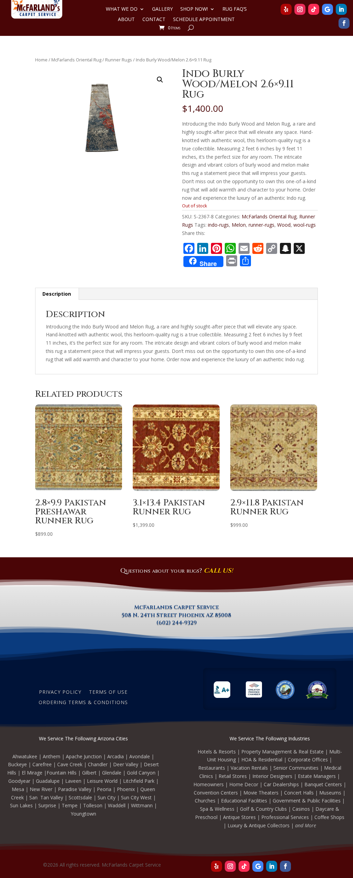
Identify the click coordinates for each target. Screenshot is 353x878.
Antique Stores (239, 817)
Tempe (70, 805)
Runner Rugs (118, 60)
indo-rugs (218, 224)
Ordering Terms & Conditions (83, 702)
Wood (284, 224)
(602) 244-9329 (177, 623)
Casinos (301, 809)
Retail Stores (233, 776)
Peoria (104, 789)
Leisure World (102, 781)
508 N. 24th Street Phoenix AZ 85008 (176, 615)
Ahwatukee (24, 756)
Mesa (18, 789)
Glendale (111, 772)
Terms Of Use (108, 691)
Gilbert (89, 772)
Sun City (106, 797)
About (126, 19)
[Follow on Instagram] (299, 9)
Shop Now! (194, 9)
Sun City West (136, 797)
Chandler (98, 764)
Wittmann (142, 805)
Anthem (51, 756)
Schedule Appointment (204, 19)
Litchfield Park (138, 781)
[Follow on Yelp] (286, 9)
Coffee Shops (329, 817)
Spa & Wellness (217, 809)
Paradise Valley (74, 789)
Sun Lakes (21, 805)
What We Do (122, 9)
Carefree (42, 764)
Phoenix (126, 789)
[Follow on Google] (327, 9)
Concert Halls (299, 792)
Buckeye (17, 764)
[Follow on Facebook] (344, 23)
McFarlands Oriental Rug (76, 60)
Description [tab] (56, 293)
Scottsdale (80, 797)
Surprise (47, 805)
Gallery (162, 9)
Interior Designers (272, 776)
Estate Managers (317, 776)
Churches (205, 800)
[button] (160, 79)
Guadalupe (48, 781)
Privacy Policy (60, 691)
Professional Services (285, 817)
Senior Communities (296, 767)
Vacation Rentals (249, 767)
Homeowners (208, 784)
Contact (153, 19)
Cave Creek (69, 764)
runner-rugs (261, 224)
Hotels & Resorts (217, 751)
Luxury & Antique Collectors (259, 825)
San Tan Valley (46, 797)
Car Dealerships (281, 784)
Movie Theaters (261, 792)
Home (41, 60)
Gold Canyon (141, 772)
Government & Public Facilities (307, 800)
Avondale (139, 756)
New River (41, 789)
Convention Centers (216, 792)
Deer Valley (125, 764)
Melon (239, 224)
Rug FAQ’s (234, 9)
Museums (330, 792)
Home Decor (243, 784)
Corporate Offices (308, 759)
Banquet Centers (323, 784)
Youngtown (83, 813)
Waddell (116, 805)
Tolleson (92, 805)
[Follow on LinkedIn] (341, 9)
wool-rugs (304, 224)
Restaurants (211, 767)
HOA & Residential (261, 759)
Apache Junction (84, 756)
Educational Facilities (244, 800)
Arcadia (115, 756)
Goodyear (19, 781)
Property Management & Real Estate (282, 751)
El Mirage (32, 772)
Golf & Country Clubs (263, 809)
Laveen (73, 781)
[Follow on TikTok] (313, 9)
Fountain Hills (62, 772)
